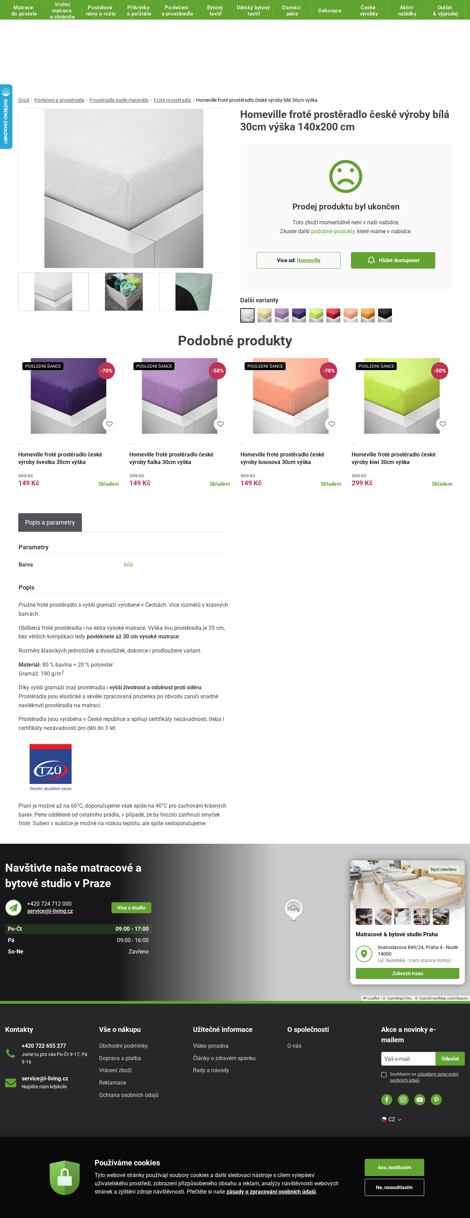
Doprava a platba (120, 1058)
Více (131, 907)
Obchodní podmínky (123, 1046)
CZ (391, 1119)
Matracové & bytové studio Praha (397, 934)
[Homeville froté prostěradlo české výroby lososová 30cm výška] (350, 315)
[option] (53, 291)
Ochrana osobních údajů (129, 1095)
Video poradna (210, 1046)
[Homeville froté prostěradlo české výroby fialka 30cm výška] (282, 315)
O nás (294, 1046)
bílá (128, 564)
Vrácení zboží (115, 1070)
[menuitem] (390, 1119)
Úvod (23, 100)
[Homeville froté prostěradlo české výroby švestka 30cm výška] (299, 315)
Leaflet (373, 998)
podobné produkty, (333, 231)
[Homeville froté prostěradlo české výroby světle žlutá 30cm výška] (264, 315)
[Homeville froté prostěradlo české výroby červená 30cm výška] (333, 315)
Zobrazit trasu (407, 973)
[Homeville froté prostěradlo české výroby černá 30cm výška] (385, 315)
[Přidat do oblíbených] (109, 424)
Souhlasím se (424, 1077)
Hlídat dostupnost (399, 260)
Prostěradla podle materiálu (119, 100)
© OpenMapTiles (397, 998)
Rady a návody (211, 1070)
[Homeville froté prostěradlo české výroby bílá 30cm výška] (247, 315)
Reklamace (112, 1082)
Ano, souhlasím (394, 1167)
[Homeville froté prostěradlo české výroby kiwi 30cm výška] (316, 315)
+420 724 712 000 (49, 904)
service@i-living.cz (50, 911)
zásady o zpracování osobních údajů (271, 1191)
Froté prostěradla (172, 100)
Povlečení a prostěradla (59, 100)
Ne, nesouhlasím (394, 1187)
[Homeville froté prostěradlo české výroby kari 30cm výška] (368, 315)
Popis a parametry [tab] (50, 522)
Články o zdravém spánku (224, 1058)
